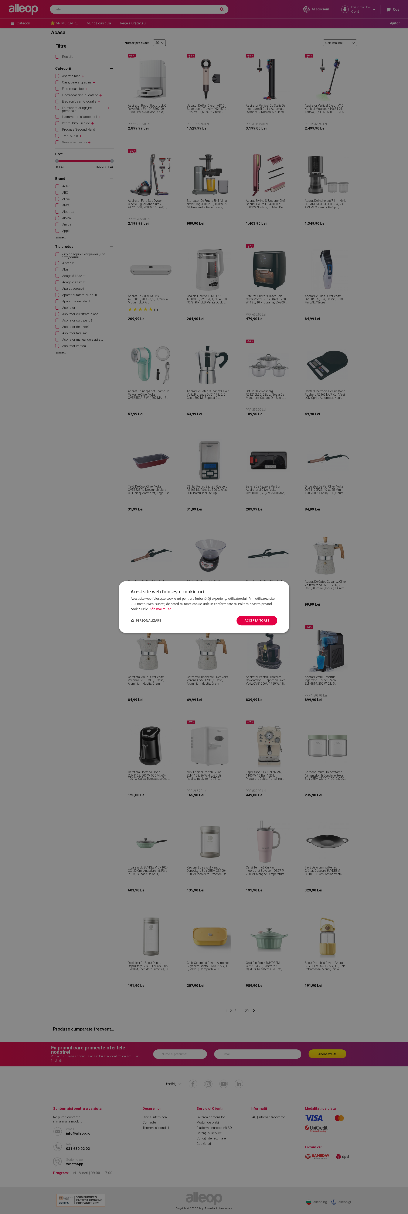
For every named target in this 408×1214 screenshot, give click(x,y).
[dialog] (204, 607)
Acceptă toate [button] (257, 620)
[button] (146, 621)
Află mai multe (160, 609)
